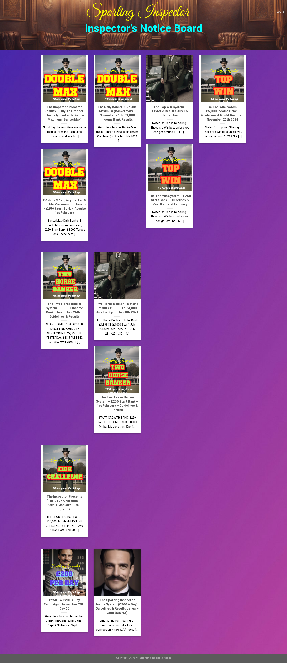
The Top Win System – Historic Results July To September (170, 111)
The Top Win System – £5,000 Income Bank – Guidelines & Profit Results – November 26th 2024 (222, 113)
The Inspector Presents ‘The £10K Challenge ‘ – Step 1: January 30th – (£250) (64, 503)
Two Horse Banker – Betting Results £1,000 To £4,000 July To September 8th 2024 (117, 308)
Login (280, 11)
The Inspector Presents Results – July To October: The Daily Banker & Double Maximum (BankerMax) (64, 113)
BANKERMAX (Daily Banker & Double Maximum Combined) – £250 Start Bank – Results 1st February (64, 206)
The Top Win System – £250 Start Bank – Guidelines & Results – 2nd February (170, 200)
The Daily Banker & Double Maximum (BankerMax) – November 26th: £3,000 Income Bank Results (117, 113)
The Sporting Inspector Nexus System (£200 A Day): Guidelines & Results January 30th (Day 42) (117, 606)
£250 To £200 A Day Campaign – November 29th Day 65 (64, 604)
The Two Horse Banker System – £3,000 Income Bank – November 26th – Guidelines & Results (64, 310)
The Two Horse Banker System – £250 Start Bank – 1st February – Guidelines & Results (117, 403)
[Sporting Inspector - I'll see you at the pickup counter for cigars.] (143, 12)
